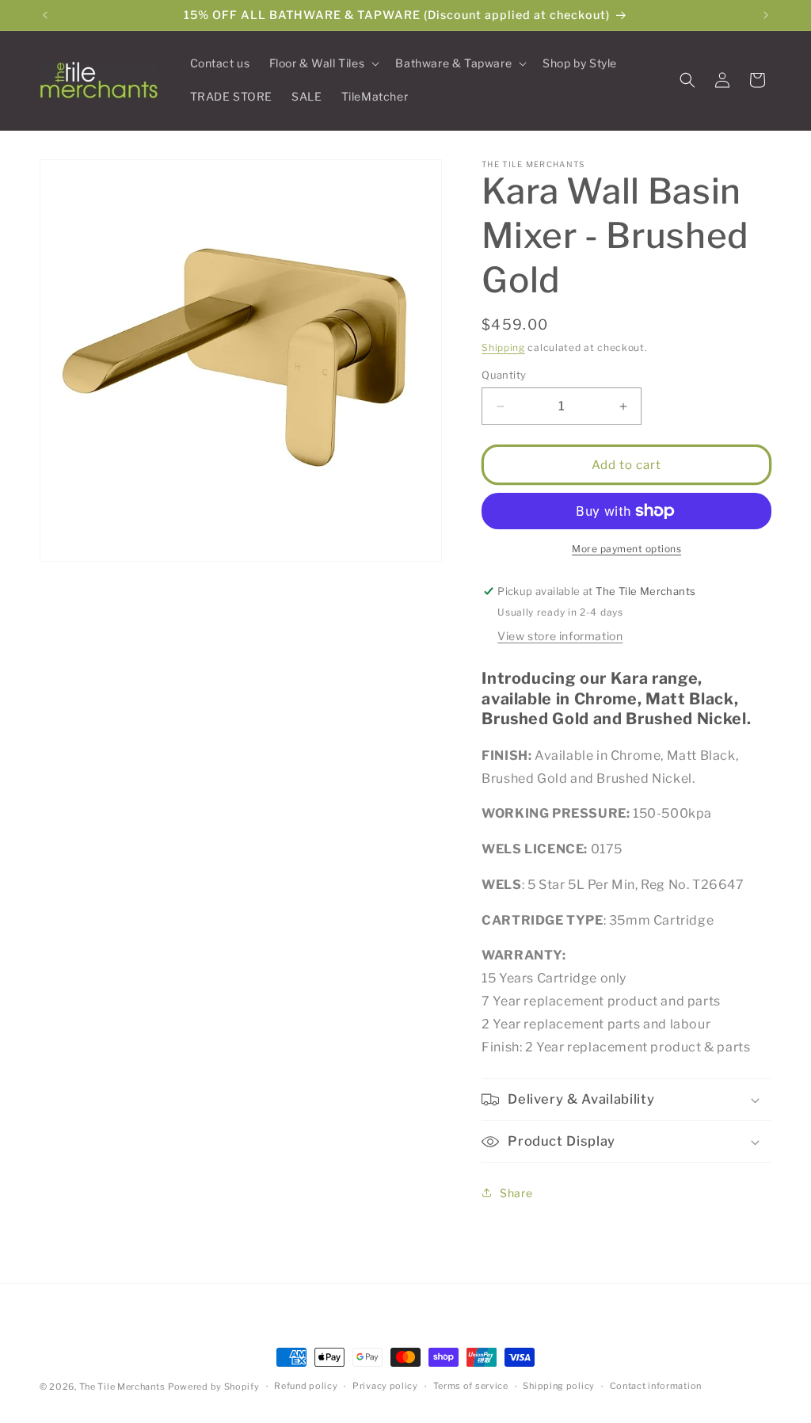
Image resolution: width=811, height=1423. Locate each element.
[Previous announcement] (45, 15)
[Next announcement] (765, 15)
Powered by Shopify (214, 1386)
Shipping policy (559, 1385)
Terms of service (470, 1385)
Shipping (503, 347)
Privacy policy (385, 1385)
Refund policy (305, 1385)
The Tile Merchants (122, 1386)
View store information (560, 636)
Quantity (504, 374)
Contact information (656, 1385)
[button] (323, 63)
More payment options (626, 549)
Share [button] (516, 1193)
